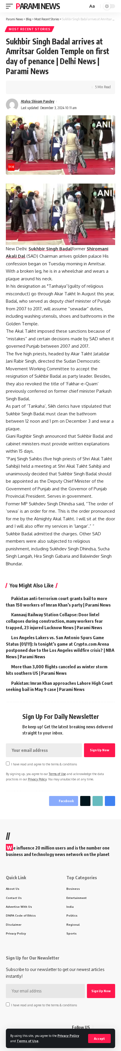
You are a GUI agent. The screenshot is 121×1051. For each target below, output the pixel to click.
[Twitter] (105, 1028)
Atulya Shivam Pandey (37, 101)
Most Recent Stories (29, 29)
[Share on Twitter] (28, 87)
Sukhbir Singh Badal (50, 248)
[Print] (46, 87)
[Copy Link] (37, 87)
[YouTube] (112, 1028)
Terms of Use (27, 1041)
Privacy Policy (68, 1035)
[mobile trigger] (11, 6)
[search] (82, 6)
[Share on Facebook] (19, 87)
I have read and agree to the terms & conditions (44, 764)
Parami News (38, 6)
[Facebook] (98, 1028)
